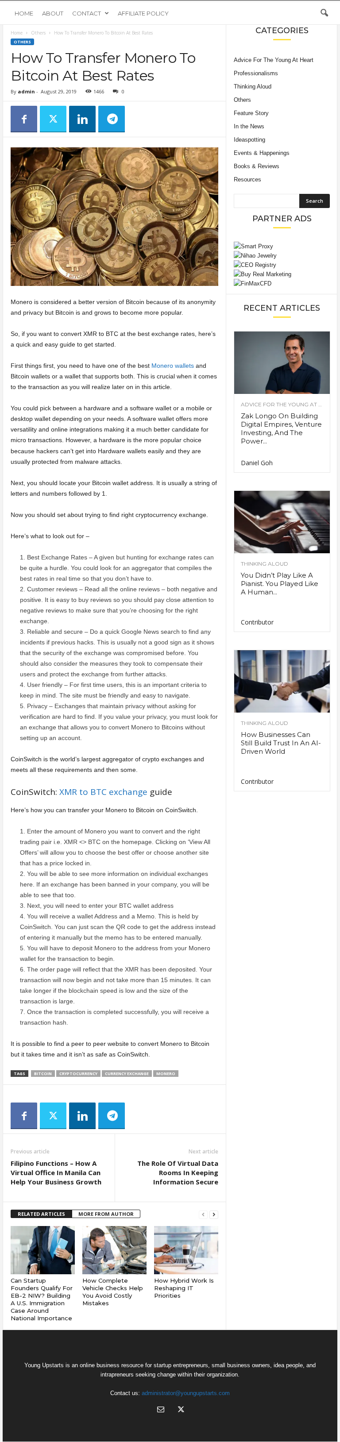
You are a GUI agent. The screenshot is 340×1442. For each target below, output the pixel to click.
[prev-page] (203, 1214)
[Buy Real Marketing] (282, 274)
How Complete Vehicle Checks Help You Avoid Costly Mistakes (112, 1292)
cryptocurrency (78, 1073)
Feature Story (251, 113)
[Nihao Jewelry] (282, 255)
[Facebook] (24, 119)
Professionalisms (256, 73)
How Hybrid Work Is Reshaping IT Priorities (184, 1288)
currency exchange (127, 1073)
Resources (247, 179)
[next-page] (213, 1214)
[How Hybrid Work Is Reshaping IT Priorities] (186, 1250)
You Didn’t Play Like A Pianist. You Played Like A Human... (279, 583)
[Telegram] (111, 119)
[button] (324, 13)
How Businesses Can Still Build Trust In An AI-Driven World (281, 743)
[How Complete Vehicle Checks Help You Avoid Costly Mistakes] (114, 1250)
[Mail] (161, 1410)
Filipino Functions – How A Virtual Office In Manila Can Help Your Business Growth (56, 1172)
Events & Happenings (262, 153)
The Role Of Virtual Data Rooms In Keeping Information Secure (177, 1172)
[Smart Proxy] (282, 246)
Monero (165, 1073)
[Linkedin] (82, 119)
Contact (86, 13)
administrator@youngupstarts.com (186, 1393)
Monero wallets (172, 365)
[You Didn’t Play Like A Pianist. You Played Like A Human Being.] (282, 522)
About (52, 13)
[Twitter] (53, 119)
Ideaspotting (249, 139)
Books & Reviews (256, 166)
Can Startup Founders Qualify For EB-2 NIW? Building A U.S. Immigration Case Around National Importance (42, 1299)
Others (38, 33)
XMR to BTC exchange (103, 792)
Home (24, 13)
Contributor (257, 622)
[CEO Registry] (282, 265)
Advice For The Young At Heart (273, 60)
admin (26, 91)
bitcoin (43, 1073)
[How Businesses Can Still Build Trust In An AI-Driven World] (282, 681)
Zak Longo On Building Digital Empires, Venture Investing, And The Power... (281, 428)
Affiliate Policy (143, 13)
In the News (249, 126)
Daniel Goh (257, 463)
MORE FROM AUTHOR (106, 1214)
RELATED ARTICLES (41, 1214)
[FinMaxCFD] (282, 283)
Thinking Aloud (252, 86)
